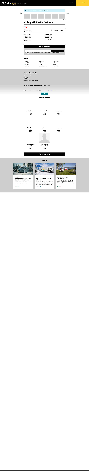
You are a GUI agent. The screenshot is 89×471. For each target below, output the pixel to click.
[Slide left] (21, 13)
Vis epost (30, 114)
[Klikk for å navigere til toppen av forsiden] (8, 3)
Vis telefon (30, 113)
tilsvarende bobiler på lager (44, 10)
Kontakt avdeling (44, 154)
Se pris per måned (59, 30)
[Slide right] (67, 13)
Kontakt (83, 2)
